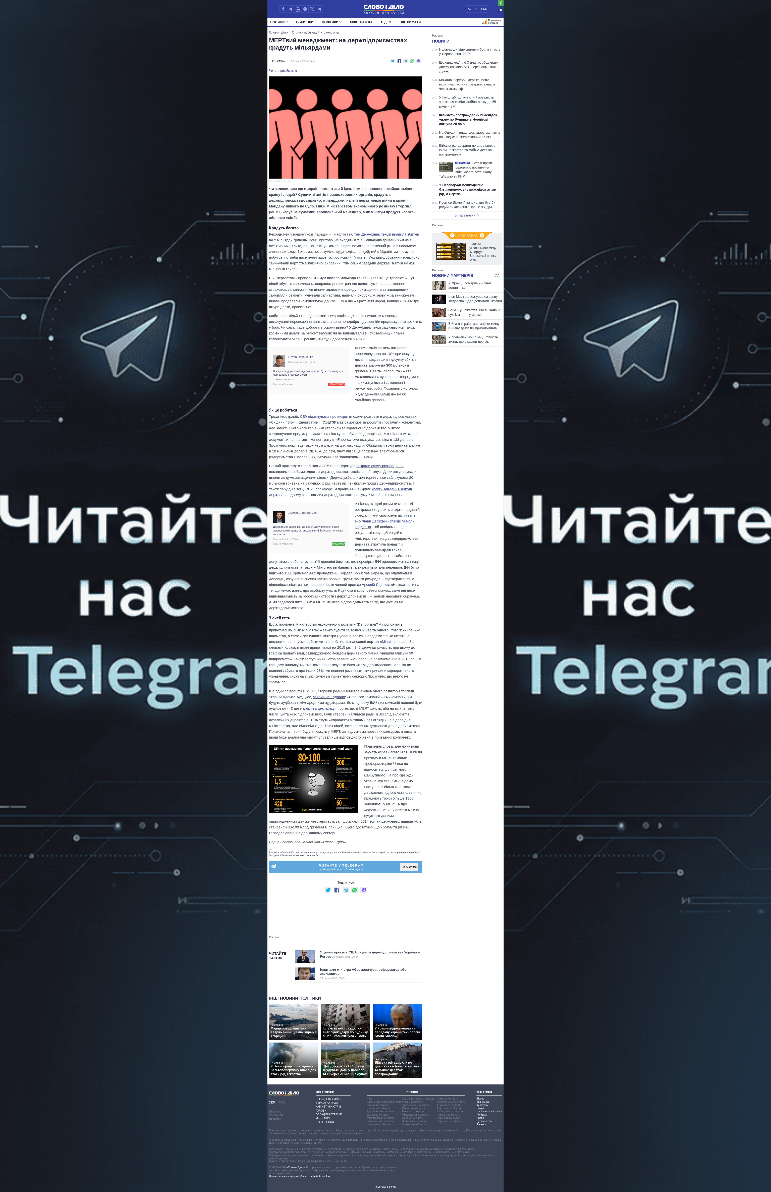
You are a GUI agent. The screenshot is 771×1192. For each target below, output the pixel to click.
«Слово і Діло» (296, 1167)
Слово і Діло (278, 32)
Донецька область (378, 1114)
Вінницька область (378, 1105)
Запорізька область (378, 1124)
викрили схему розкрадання (380, 466)
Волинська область (378, 1108)
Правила (275, 1119)
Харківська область (449, 1105)
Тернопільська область (451, 1101)
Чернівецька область (449, 1117)
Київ (369, 1098)
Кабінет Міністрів (328, 1106)
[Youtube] (297, 9)
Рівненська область (414, 1124)
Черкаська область (448, 1114)
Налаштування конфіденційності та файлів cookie (299, 1176)
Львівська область (413, 1111)
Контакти (276, 1115)
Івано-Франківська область (418, 1098)
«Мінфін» (388, 642)
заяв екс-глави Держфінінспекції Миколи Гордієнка (385, 521)
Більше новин (465, 215)
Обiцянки (304, 22)
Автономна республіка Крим (384, 1101)
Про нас (275, 1111)
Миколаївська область (415, 1114)
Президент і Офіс (328, 1099)
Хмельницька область (450, 1111)
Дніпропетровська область (383, 1111)
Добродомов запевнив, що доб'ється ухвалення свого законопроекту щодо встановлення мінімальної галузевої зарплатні (308, 530)
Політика (481, 1114)
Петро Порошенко (300, 357)
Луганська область (413, 1108)
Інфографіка (361, 22)
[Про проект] (501, 3)
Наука (480, 1108)
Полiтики (330, 22)
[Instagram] (305, 9)
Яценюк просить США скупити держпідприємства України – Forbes (370, 954)
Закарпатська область (380, 1121)
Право (480, 1117)
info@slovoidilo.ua (385, 1186)
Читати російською (283, 70)
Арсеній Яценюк (375, 585)
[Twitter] (312, 9)
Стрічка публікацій (305, 32)
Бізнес (480, 1098)
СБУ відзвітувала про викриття (326, 417)
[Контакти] (501, 9)
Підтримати (410, 22)
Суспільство (484, 1121)
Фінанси (481, 1124)
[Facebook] (283, 9)
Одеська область (412, 1117)
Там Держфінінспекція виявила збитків (386, 234)
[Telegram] (290, 9)
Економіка (331, 32)
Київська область (412, 1101)
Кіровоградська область (416, 1105)
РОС (484, 8)
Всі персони (325, 1122)
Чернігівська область (449, 1121)
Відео (386, 22)
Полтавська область (414, 1121)
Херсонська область (449, 1108)
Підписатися (409, 866)
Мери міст (323, 1118)
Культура (482, 1105)
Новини (277, 22)
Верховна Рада (327, 1102)
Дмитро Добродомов (302, 512)
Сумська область (447, 1098)
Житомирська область (380, 1117)
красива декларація (320, 708)
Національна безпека (489, 1111)
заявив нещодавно (329, 697)
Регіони (412, 1092)
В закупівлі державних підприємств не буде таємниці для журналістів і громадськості (308, 373)
